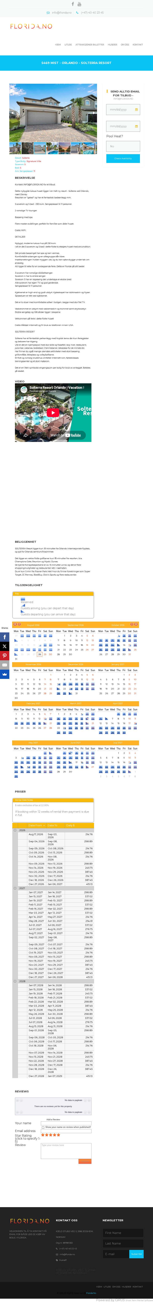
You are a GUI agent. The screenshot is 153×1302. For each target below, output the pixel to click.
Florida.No (91, 1293)
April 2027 (118, 703)
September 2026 (76, 625)
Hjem (58, 44)
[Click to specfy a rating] (43, 1135)
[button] (13, 113)
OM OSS (116, 1287)
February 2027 (33, 703)
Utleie (68, 44)
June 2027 (76, 742)
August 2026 (33, 625)
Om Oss (125, 44)
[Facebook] (4, 637)
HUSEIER (126, 1287)
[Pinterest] (4, 655)
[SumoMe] (4, 674)
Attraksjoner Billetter (90, 44)
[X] (4, 646)
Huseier (112, 44)
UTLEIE (107, 1287)
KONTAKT (138, 1287)
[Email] (4, 665)
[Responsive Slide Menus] (31, 26)
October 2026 (118, 625)
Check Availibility (123, 158)
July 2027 (117, 742)
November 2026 (33, 664)
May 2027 (33, 742)
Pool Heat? (114, 136)
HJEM (99, 1287)
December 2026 (75, 664)
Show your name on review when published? (68, 1127)
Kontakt (138, 44)
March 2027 (75, 703)
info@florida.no (123, 98)
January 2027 (117, 664)
